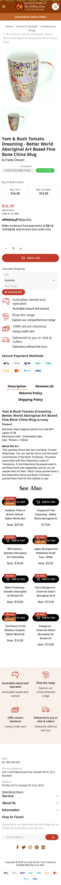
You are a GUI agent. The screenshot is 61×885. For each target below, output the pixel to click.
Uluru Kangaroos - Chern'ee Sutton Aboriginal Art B (46, 591)
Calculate (14, 292)
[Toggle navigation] (3, 6)
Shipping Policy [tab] (30, 399)
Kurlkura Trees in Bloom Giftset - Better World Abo (15, 514)
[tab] (17, 386)
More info (24, 219)
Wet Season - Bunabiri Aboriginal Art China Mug (15, 553)
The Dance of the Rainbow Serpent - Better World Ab (15, 630)
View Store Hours (12, 798)
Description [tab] (17, 386)
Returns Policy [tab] (30, 393)
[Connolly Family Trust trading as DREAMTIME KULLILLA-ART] (30, 6)
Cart (55, 6)
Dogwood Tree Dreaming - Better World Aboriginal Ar (45, 514)
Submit (51, 843)
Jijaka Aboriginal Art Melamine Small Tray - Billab (46, 553)
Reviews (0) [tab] (44, 386)
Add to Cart (33, 257)
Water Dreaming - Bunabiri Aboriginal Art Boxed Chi (15, 591)
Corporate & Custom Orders (30, 16)
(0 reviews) (26, 166)
